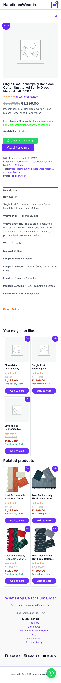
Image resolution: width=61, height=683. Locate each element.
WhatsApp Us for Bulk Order (30, 598)
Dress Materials (17, 168)
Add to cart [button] (17, 390)
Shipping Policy (34, 642)
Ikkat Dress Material (35, 161)
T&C (34, 634)
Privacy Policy (34, 638)
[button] (56, 16)
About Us (34, 622)
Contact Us (34, 626)
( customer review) (27, 96)
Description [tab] (10, 190)
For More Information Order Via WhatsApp (26, 124)
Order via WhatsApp (22, 140)
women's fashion (11, 172)
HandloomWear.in (19, 4)
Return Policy (11, 309)
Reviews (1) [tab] (10, 196)
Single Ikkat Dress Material (39, 168)
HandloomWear (18, 175)
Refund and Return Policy (34, 630)
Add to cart (18, 147)
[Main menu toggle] (6, 16)
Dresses (20, 161)
